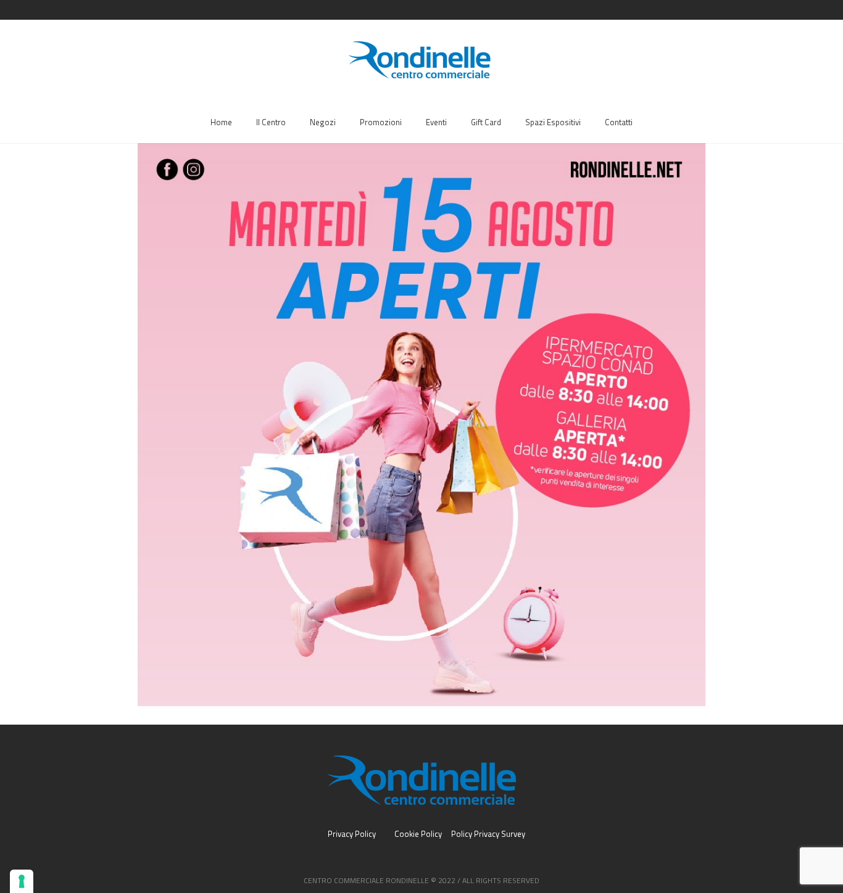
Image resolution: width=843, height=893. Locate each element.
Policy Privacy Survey (488, 834)
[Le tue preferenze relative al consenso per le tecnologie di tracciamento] (21, 881)
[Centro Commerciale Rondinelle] (421, 780)
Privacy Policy (352, 834)
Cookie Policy (418, 834)
